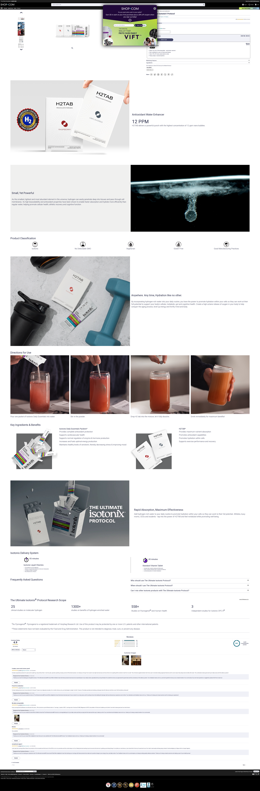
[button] (159, 32)
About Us (3, 774)
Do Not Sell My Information (40, 778)
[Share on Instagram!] (158, 74)
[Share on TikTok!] (154, 74)
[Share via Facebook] (161, 74)
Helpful (16, 682)
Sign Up (34, 771)
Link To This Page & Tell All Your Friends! (244, 771)
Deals (15, 8)
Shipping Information (30, 778)
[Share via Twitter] (165, 74)
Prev (12, 765)
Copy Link (256, 771)
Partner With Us (26, 774)
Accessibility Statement (12, 774)
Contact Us (20, 774)
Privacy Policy (3, 778)
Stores (18, 8)
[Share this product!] (172, 74)
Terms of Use (8, 778)
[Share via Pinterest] (168, 74)
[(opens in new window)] (151, 785)
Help (6, 774)
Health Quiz (10, 8)
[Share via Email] (151, 74)
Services (32, 774)
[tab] (198, 60)
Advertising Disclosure (16, 778)
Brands (5, 8)
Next (244, 765)
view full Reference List (243, 599)
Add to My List (150, 69)
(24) (244, 19)
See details (149, 67)
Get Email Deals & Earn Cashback (8, 771)
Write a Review (247, 19)
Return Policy (23, 778)
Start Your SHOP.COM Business (252, 1)
